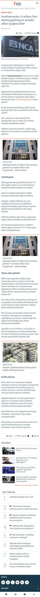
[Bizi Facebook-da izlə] (6, 594)
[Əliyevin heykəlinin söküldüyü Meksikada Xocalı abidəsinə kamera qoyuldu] (8, 479)
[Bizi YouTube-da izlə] (25, 594)
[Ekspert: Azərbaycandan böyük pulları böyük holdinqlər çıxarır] (20, 352)
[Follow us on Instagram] (8, 582)
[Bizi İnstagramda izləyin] (15, 594)
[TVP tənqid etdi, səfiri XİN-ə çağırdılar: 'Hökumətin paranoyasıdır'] (8, 470)
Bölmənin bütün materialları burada (26, 485)
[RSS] (22, 582)
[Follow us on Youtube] (17, 582)
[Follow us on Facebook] (3, 582)
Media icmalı (6, 13)
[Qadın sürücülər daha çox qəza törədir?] (8, 450)
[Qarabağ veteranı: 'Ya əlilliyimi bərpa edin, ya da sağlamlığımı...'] (8, 460)
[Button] (19, 33)
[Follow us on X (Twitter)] (13, 582)
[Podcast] (27, 582)
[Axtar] (34, 594)
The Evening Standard (24, 100)
